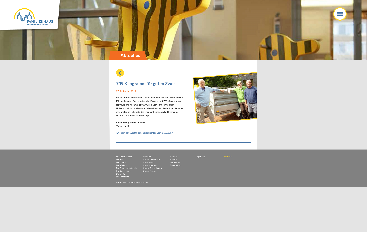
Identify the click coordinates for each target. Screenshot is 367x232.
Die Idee (119, 159)
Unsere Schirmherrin (152, 168)
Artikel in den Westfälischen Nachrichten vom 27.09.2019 (144, 132)
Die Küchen (121, 165)
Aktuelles (228, 156)
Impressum (175, 162)
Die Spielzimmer (123, 171)
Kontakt (173, 156)
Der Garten (121, 174)
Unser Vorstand (150, 165)
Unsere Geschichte (151, 159)
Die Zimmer (121, 162)
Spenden (201, 156)
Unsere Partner (150, 171)
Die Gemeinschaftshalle (126, 168)
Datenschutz (175, 165)
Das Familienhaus (124, 156)
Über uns (147, 156)
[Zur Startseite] (31, 16)
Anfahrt (173, 159)
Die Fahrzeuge (122, 176)
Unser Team (148, 162)
